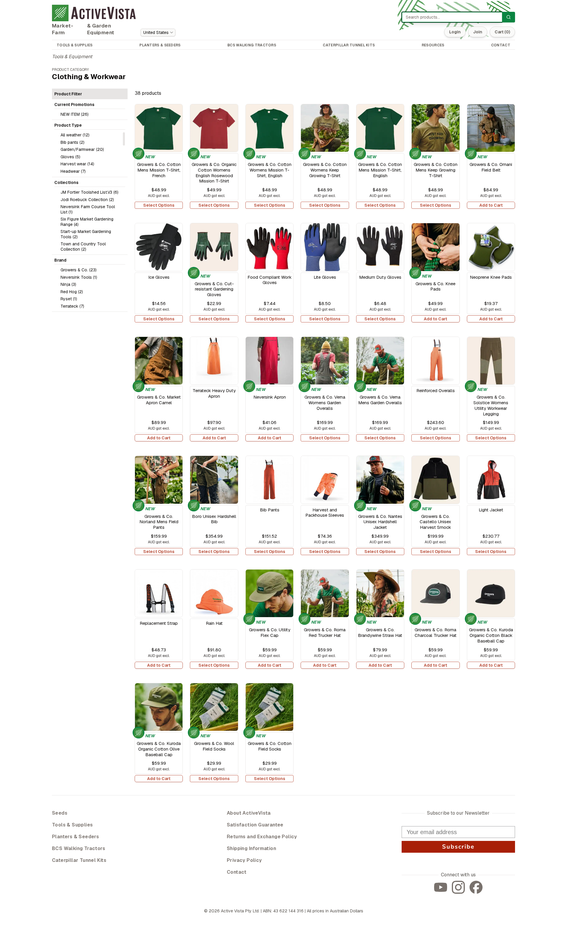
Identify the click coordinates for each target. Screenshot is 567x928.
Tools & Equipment (72, 56)
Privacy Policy (244, 860)
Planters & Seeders (75, 837)
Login (455, 32)
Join (477, 32)
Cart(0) (502, 32)
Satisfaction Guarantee (255, 825)
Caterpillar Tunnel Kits (79, 860)
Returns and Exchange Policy (262, 837)
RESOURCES (433, 45)
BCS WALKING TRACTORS (251, 45)
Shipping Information (251, 848)
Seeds (59, 813)
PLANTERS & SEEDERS (159, 45)
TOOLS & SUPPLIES (75, 45)
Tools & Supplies (72, 825)
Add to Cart (491, 205)
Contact (237, 872)
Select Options (159, 205)
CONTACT (500, 45)
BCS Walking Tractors (78, 848)
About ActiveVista (249, 813)
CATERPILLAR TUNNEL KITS (349, 45)
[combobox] (158, 32)
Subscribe (458, 847)
